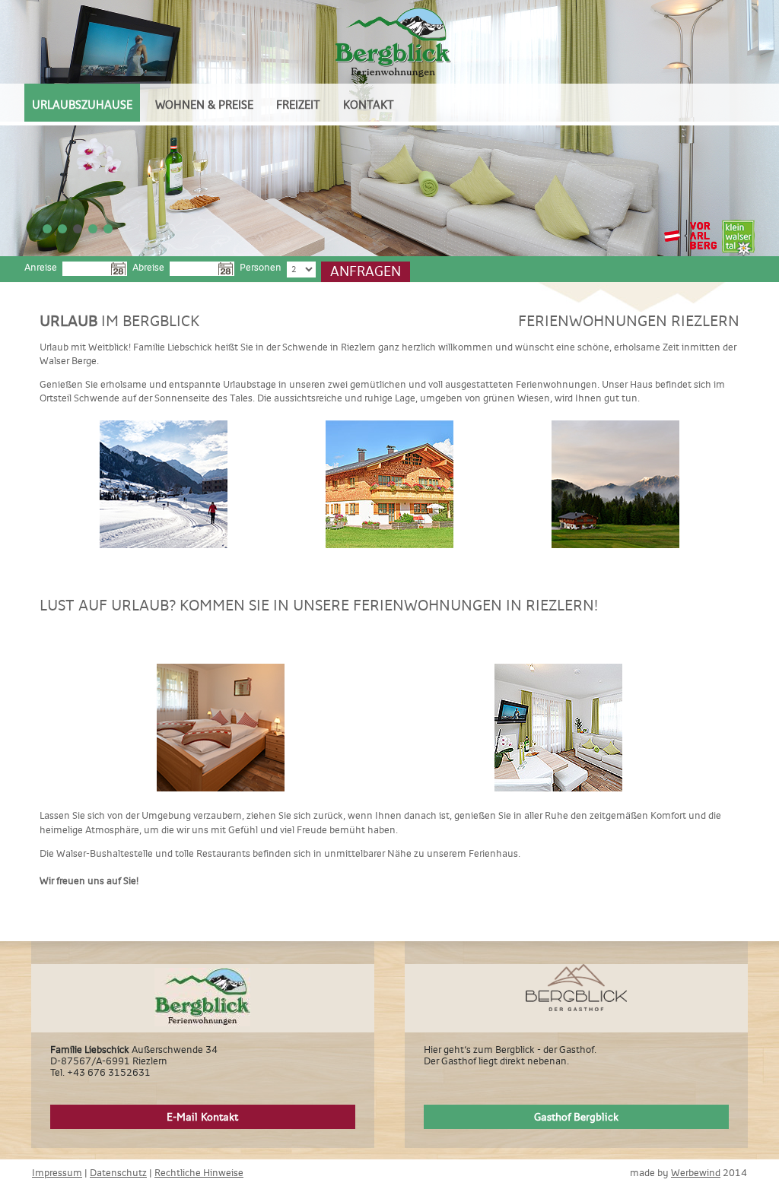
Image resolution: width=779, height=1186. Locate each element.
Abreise (148, 267)
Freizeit (298, 104)
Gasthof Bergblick (576, 1117)
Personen (260, 267)
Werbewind (695, 1172)
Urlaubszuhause (82, 104)
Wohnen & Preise (204, 104)
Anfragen (365, 271)
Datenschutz (118, 1172)
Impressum (57, 1172)
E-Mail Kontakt (202, 1117)
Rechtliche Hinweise (198, 1172)
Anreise (40, 267)
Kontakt (368, 104)
